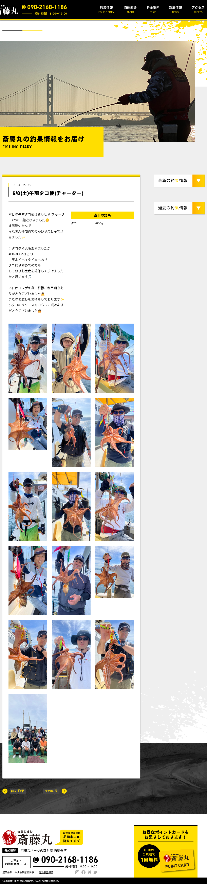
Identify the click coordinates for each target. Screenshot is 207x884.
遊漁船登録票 (46, 872)
